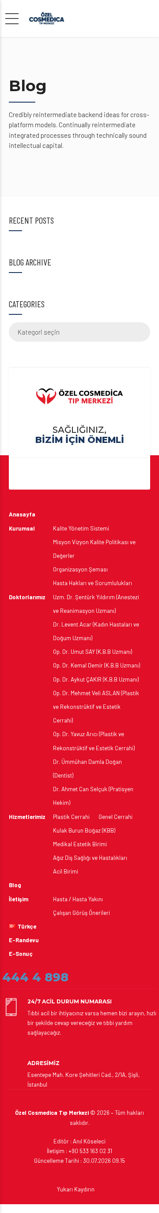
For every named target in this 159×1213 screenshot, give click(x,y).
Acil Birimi (65, 871)
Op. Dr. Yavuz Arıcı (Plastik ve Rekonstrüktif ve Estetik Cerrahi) (94, 740)
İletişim (18, 899)
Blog (15, 885)
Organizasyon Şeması (80, 569)
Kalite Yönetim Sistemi (81, 528)
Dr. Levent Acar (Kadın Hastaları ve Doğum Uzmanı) (96, 631)
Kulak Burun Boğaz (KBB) (84, 830)
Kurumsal (22, 528)
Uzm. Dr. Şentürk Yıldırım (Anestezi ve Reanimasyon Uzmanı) (96, 604)
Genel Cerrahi (115, 816)
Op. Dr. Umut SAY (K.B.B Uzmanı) (92, 651)
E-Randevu (24, 940)
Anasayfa (22, 514)
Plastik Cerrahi (71, 816)
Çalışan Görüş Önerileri (81, 912)
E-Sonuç (21, 953)
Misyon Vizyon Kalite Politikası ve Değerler (94, 548)
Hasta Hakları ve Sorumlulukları (92, 582)
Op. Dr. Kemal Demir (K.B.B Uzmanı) (96, 665)
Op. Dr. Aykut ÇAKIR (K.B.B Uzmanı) (96, 679)
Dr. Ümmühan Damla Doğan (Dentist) (87, 768)
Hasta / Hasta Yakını (78, 899)
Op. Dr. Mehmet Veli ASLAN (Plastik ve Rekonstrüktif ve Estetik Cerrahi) (96, 706)
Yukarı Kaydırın (76, 1189)
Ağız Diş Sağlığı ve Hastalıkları (90, 857)
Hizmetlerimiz (27, 816)
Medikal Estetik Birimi (80, 844)
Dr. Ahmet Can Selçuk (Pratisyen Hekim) (93, 795)
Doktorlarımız (27, 597)
